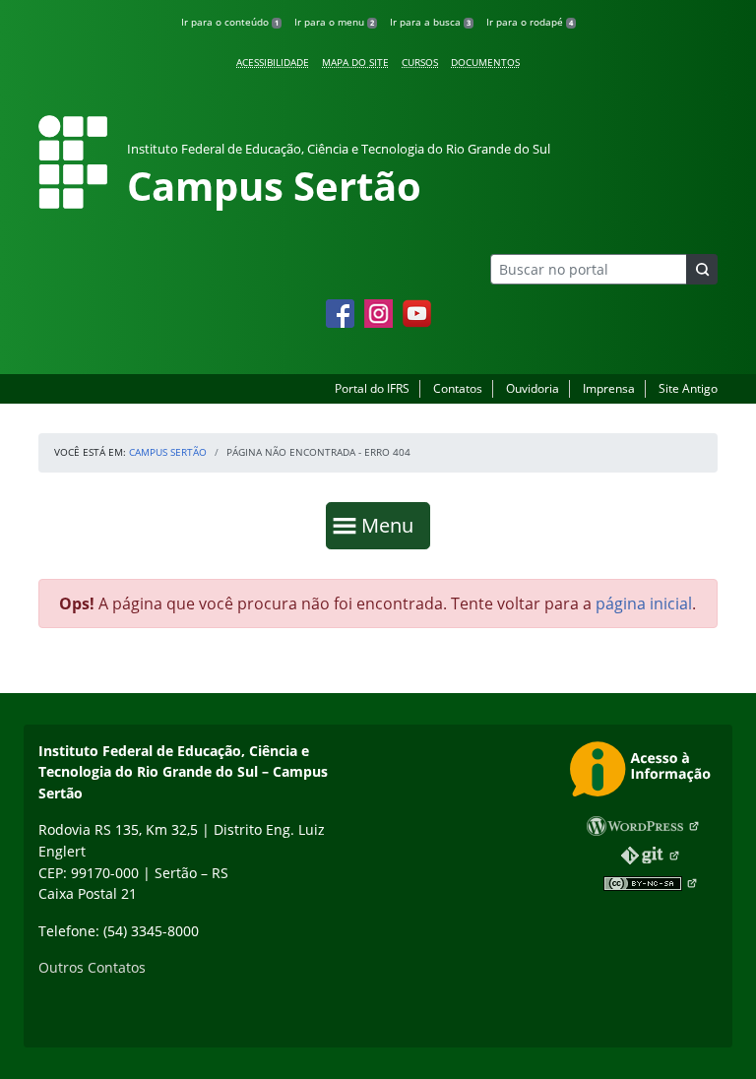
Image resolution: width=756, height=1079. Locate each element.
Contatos (457, 388)
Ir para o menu (334, 22)
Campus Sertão (168, 452)
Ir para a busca (430, 22)
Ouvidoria (532, 388)
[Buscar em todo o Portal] (702, 269)
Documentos (485, 62)
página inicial (644, 603)
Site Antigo (688, 388)
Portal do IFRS (372, 388)
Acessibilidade (272, 62)
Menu (391, 525)
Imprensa (609, 388)
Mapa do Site (355, 62)
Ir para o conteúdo (230, 22)
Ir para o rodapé (529, 22)
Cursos (420, 62)
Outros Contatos (92, 967)
